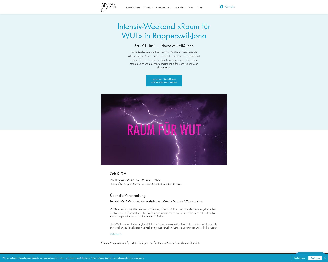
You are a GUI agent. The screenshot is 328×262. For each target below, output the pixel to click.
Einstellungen (299, 258)
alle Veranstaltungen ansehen (164, 82)
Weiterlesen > (116, 234)
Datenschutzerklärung (135, 258)
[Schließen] (324, 258)
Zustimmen (315, 258)
